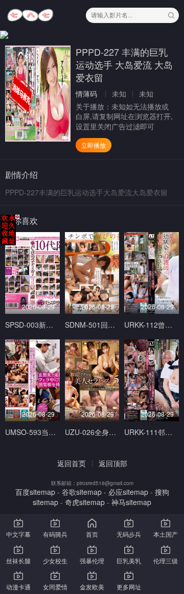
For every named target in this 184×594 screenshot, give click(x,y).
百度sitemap (35, 492)
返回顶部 (113, 463)
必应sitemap (128, 492)
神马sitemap (131, 502)
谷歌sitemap (82, 492)
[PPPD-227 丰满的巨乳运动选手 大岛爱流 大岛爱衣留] (38, 93)
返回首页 (71, 463)
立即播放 (93, 145)
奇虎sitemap (85, 502)
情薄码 (86, 93)
